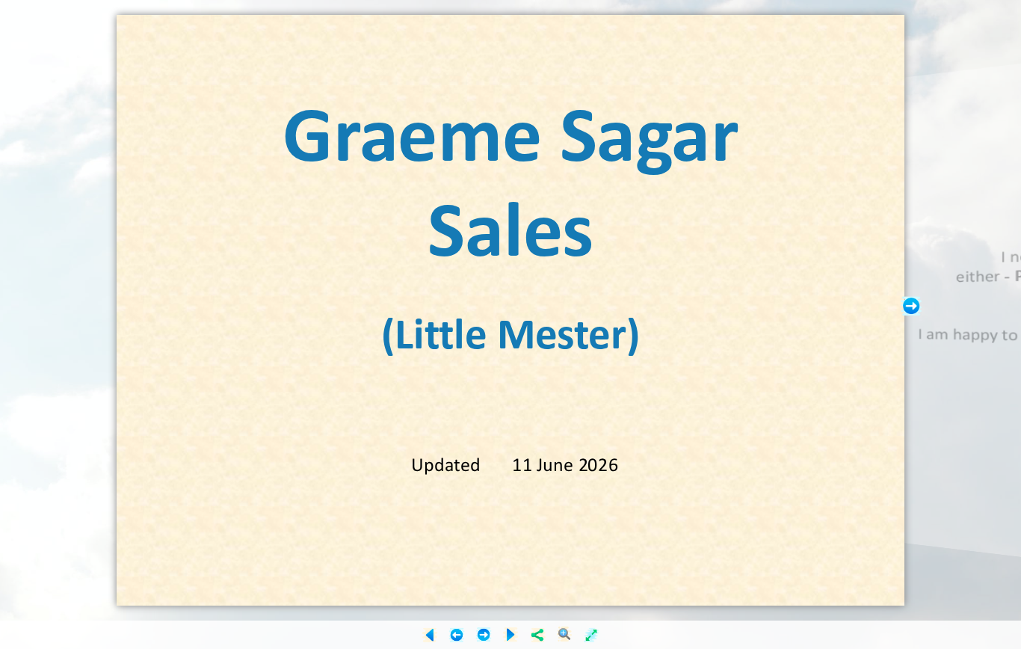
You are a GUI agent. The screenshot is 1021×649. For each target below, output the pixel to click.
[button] (911, 306)
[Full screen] (591, 635)
